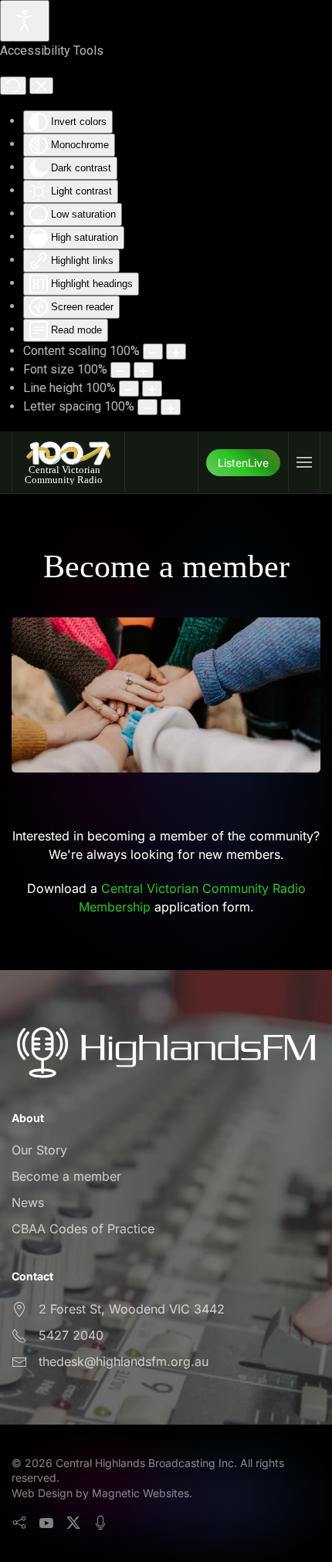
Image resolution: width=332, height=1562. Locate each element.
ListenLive (243, 462)
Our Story (39, 1150)
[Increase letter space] (171, 407)
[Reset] (13, 85)
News (28, 1202)
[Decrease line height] (129, 388)
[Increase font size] (144, 370)
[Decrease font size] (120, 370)
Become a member (66, 1176)
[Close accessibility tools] (41, 85)
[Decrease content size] (153, 351)
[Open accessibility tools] (24, 21)
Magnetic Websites (140, 1492)
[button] (304, 462)
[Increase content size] (176, 351)
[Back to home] (68, 462)
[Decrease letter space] (147, 407)
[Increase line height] (152, 388)
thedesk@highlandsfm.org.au (123, 1361)
